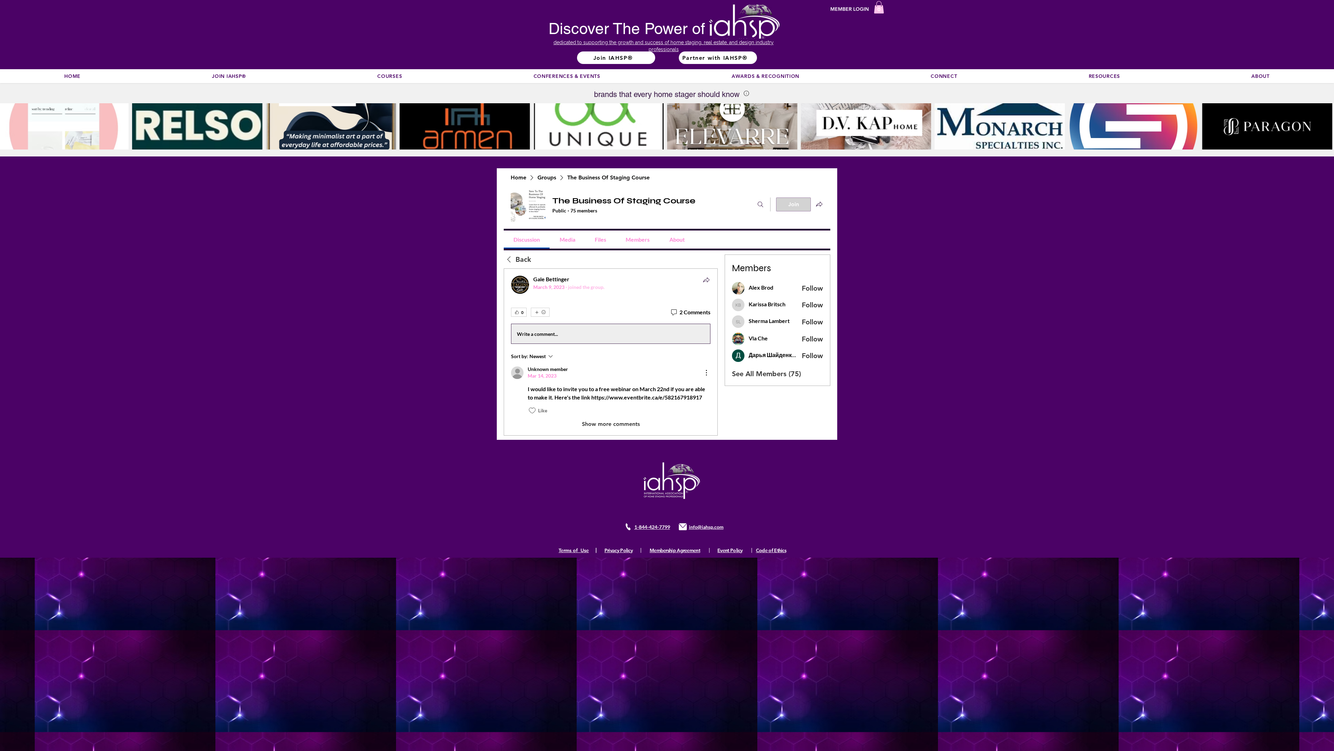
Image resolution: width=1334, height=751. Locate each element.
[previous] (12, 130)
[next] (1321, 130)
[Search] (760, 204)
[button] (879, 7)
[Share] (706, 280)
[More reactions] (540, 312)
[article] (611, 351)
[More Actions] (706, 373)
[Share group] (819, 204)
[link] (526, 239)
